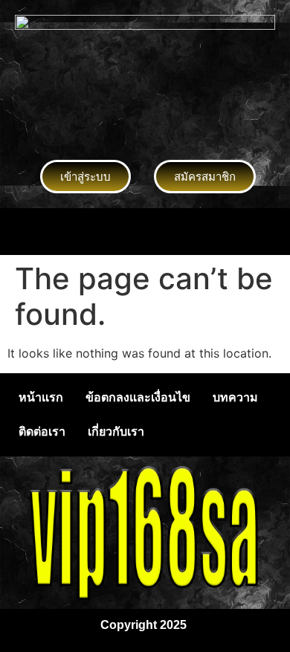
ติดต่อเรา (42, 431)
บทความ (235, 397)
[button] (145, 232)
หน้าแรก (41, 397)
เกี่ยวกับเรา (116, 431)
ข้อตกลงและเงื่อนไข (138, 397)
